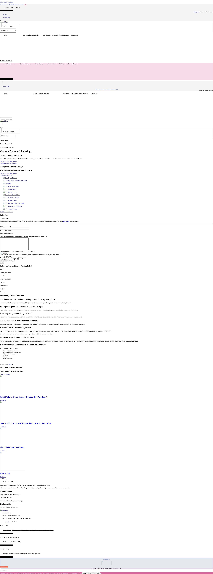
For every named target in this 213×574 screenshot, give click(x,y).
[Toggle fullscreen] (2, 570)
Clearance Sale (38, 530)
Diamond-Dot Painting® (6, 2)
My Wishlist (12, 541)
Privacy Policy (6, 553)
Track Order (18, 541)
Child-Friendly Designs (25, 63)
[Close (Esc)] (5, 570)
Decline (89, 573)
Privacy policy (96, 573)
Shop (5, 35)
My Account (6, 541)
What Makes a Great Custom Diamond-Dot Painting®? (23, 397)
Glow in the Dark (18, 530)
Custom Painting (50, 63)
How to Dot (5, 473)
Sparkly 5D (11, 530)
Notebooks (5, 530)
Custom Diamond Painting (31, 35)
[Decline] (100, 573)
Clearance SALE (71, 63)
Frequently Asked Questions (60, 35)
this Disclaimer (66, 221)
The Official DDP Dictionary (12, 447)
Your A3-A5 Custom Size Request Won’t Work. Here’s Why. (25, 423)
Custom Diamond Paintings (48, 530)
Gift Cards (61, 63)
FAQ (12, 7)
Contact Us (17, 7)
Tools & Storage (39, 63)
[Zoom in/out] (0, 570)
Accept (84, 573)
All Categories (8, 63)
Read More (3, 400)
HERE (25, 4)
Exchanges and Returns (26, 553)
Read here (10, 364)
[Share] (4, 570)
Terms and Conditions (15, 553)
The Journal (6, 7)
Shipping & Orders (35, 553)
